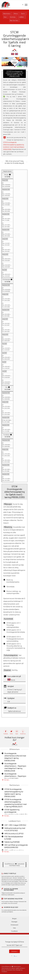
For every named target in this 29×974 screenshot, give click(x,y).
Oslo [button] (14, 928)
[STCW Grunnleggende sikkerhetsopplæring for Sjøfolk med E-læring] (12, 54)
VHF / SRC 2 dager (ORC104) (15, 825)
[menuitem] (22, 5)
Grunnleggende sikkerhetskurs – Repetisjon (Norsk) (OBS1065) (15, 776)
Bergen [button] (14, 918)
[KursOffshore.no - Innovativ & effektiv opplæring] (12, 5)
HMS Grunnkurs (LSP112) (13, 833)
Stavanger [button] (14, 922)
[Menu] (25, 5)
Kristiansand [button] (14, 925)
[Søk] (22, 5)
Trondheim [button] (14, 931)
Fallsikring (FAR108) (11, 842)
